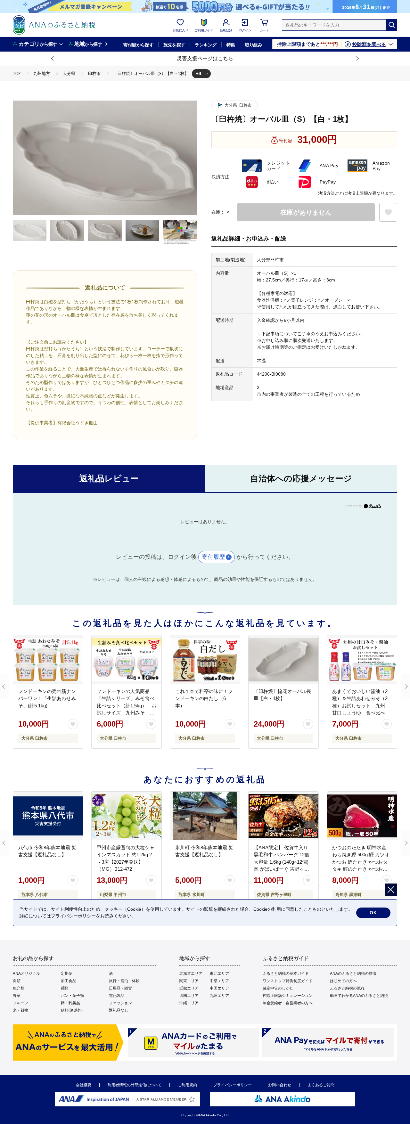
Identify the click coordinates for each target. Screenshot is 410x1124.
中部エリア (219, 981)
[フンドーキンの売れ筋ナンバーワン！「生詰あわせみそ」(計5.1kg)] (48, 659)
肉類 (16, 981)
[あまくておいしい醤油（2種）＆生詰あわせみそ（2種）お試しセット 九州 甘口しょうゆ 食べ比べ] (362, 659)
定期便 (66, 973)
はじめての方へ (343, 981)
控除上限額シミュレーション (288, 995)
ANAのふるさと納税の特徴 (353, 973)
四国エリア (189, 995)
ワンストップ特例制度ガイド (288, 981)
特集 (230, 44)
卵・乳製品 (70, 1003)
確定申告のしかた (278, 988)
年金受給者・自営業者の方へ (288, 1003)
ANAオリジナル (26, 973)
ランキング (205, 44)
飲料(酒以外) (72, 1010)
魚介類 (18, 988)
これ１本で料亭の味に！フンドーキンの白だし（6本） (204, 698)
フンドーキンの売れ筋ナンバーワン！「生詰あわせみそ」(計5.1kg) (47, 698)
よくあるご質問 (321, 1085)
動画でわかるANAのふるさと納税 (359, 995)
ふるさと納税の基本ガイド (286, 973)
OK (373, 912)
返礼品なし (118, 1010)
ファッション (120, 1003)
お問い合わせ (279, 1085)
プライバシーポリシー (232, 1085)
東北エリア (219, 973)
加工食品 (68, 981)
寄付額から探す (138, 44)
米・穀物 (20, 1010)
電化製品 (116, 995)
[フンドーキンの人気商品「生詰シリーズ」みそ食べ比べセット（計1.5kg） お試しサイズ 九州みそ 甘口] (126, 659)
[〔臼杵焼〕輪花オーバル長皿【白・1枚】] (283, 659)
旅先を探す (174, 44)
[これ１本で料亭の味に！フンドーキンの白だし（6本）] (205, 659)
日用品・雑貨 (120, 988)
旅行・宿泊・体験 (124, 981)
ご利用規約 (187, 1085)
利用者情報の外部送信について (134, 1085)
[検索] (391, 25)
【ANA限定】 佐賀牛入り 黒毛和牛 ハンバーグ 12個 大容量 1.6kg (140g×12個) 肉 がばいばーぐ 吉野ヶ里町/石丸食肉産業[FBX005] (281, 862)
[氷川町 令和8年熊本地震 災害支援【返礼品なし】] (205, 816)
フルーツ (20, 1003)
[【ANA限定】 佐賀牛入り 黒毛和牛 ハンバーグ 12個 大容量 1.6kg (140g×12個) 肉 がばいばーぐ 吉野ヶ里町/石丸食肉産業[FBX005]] (283, 816)
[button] (53, 58)
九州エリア (219, 995)
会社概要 (83, 1085)
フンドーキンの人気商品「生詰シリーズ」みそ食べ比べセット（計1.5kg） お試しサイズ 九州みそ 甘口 (126, 705)
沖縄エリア (189, 1003)
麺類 (65, 988)
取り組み (253, 44)
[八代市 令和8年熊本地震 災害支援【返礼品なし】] (48, 816)
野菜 (16, 995)
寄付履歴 (213, 557)
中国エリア (219, 988)
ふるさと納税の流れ (347, 988)
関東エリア (189, 981)
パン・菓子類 (72, 995)
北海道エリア (190, 973)
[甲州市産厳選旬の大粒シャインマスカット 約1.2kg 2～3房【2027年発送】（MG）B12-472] (126, 816)
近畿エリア (189, 988)
